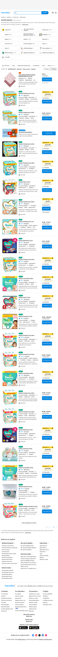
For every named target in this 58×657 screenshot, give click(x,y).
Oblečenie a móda (44, 559)
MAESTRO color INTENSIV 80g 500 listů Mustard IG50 (29, 557)
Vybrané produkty (26, 554)
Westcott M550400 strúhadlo (27, 560)
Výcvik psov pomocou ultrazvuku (9, 563)
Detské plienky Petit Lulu (8, 572)
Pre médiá (3, 602)
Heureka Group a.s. (22, 639)
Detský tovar (9, 17)
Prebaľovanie (16, 17)
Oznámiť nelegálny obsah (7, 609)
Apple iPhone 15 (43, 546)
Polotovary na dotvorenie (8, 546)
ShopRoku (45, 596)
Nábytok (42, 557)
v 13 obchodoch (45, 394)
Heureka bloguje (5, 604)
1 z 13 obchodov (46, 378)
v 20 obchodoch (45, 115)
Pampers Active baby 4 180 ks (26, 278)
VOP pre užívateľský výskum (21, 610)
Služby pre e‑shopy (33, 598)
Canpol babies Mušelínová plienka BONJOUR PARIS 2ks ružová (27, 75)
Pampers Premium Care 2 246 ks (26, 412)
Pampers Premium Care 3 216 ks (26, 354)
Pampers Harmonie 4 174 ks (25, 316)
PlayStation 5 (43, 552)
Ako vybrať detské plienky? (25, 132)
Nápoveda (31, 611)
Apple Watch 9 (43, 548)
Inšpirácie (45, 602)
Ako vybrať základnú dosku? (27, 546)
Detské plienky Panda (7, 576)
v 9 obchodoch (45, 413)
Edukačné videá (32, 609)
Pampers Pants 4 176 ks (24, 297)
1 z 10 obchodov (46, 340)
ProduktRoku (46, 598)
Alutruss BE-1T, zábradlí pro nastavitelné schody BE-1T (29, 568)
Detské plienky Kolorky (7, 578)
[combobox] (28, 12)
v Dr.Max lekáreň (46, 205)
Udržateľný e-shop (47, 604)
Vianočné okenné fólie (7, 559)
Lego (41, 553)
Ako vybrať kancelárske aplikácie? (28, 548)
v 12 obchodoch (45, 489)
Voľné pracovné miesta (6, 600)
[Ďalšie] (56, 527)
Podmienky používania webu (45, 639)
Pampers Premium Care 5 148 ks (26, 163)
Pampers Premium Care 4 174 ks (26, 93)
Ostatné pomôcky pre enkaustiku (9, 548)
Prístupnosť (4, 611)
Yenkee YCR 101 (24, 566)
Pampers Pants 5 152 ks (24, 182)
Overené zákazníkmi (47, 594)
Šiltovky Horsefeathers (7, 557)
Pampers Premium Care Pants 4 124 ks (28, 506)
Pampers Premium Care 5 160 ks (26, 335)
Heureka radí (18, 598)
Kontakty (3, 596)
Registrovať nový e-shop (35, 596)
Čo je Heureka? (4, 594)
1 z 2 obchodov (45, 148)
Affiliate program (33, 607)
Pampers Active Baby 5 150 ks (26, 467)
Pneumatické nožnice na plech (9, 553)
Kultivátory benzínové (7, 561)
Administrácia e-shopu (34, 594)
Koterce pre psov (6, 550)
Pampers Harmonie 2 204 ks (25, 448)
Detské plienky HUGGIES (7, 570)
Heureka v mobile (19, 596)
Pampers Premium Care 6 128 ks (26, 259)
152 (54, 527)
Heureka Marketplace (34, 600)
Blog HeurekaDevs (5, 607)
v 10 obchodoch (45, 319)
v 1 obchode (45, 76)
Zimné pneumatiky (44, 555)
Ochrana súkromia (19, 604)
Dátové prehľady (33, 604)
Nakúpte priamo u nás (20, 600)
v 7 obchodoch (45, 508)
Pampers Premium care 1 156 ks (26, 112)
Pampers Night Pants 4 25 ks (26, 430)
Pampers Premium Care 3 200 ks (26, 202)
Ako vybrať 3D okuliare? (26, 550)
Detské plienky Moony (7, 574)
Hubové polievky (6, 555)
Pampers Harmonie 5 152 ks (25, 486)
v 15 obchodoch (45, 243)
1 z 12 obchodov (46, 453)
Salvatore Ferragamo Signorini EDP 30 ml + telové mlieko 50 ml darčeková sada (29, 558)
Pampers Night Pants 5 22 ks (26, 240)
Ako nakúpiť (18, 594)
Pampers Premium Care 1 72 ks (26, 221)
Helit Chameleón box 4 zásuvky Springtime (29, 562)
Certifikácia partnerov (48, 600)
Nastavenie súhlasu (19, 602)
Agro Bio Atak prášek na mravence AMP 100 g (29, 564)
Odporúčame (43, 543)
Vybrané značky (6, 568)
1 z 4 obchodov (45, 98)
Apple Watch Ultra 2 (44, 550)
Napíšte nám (29, 616)
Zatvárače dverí (5, 552)
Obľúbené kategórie (7, 543)
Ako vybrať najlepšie (26, 543)
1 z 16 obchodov (46, 283)
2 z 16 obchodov (46, 472)
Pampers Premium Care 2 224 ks (26, 144)
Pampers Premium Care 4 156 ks (26, 393)
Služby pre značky (33, 602)
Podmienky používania (6, 598)
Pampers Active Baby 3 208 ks (26, 373)
